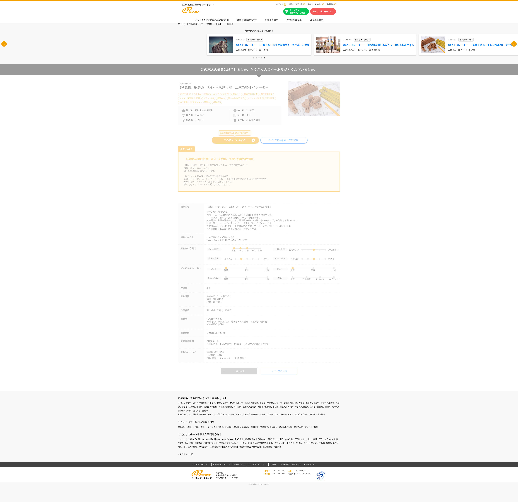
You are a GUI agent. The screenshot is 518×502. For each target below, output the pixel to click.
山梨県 (316, 403)
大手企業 (309, 443)
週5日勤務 (239, 439)
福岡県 (312, 407)
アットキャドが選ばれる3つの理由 (212, 20)
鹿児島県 (196, 411)
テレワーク (183, 439)
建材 (296, 427)
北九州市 (321, 414)
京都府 (207, 407)
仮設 (290, 427)
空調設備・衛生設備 (259, 427)
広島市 (305, 414)
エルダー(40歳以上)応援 (242, 443)
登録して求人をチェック (323, 11)
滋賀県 (199, 407)
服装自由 (290, 443)
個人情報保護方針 (219, 464)
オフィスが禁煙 (190, 447)
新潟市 (238, 414)
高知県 (305, 407)
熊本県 (335, 407)
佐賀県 (320, 407)
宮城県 (203, 403)
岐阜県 (331, 403)
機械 (316, 427)
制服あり (300, 443)
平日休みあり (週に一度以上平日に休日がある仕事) (316, 439)
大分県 (181, 411)
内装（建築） (200, 427)
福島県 (225, 403)
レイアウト (212, 427)
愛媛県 (298, 407)
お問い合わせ (296, 464)
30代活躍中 (215, 447)
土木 (301, 427)
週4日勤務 (249, 439)
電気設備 (245, 427)
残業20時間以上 (210, 443)
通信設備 (273, 427)
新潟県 (286, 403)
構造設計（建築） (232, 427)
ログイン (279, 4)
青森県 (188, 403)
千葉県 (262, 403)
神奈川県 (278, 403)
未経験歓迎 (267, 447)
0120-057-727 (302, 471)
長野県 (324, 403)
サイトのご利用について (201, 464)
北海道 (181, 403)
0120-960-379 (279, 474)
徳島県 (283, 407)
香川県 (290, 407)
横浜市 (203, 414)
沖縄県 (205, 411)
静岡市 (255, 414)
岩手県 (196, 403)
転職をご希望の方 (296, 4)
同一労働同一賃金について (257, 464)
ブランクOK (280, 443)
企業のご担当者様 (315, 4)
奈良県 (229, 407)
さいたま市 (229, 414)
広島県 (268, 407)
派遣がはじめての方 (247, 20)
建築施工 (283, 427)
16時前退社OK (227, 439)
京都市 (283, 414)
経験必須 (257, 447)
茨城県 (233, 403)
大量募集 (277, 447)
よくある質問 (316, 20)
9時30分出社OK (196, 439)
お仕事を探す (271, 20)
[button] (253, 57)
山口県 (275, 407)
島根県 (253, 407)
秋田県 (210, 403)
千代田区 (219, 24)
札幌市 (181, 414)
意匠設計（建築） (185, 427)
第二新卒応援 (224, 443)
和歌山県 (237, 407)
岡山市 (298, 414)
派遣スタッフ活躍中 (229, 447)
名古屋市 (247, 414)
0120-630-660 (279, 471)
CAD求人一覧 (185, 454)
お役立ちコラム (294, 20)
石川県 (301, 403)
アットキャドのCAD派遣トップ (190, 24)
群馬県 (248, 403)
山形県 (218, 403)
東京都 (209, 24)
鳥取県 (246, 407)
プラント (308, 427)
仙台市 (188, 414)
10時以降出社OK (212, 439)
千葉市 (220, 414)
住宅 (221, 427)
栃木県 (240, 403)
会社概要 (273, 464)
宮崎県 (188, 411)
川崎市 (196, 414)
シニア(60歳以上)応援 (263, 443)
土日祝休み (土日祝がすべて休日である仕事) (274, 439)
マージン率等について (237, 464)
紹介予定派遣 (246, 447)
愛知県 (184, 407)
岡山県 (260, 407)
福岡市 (313, 414)
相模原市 (211, 414)
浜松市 (262, 414)
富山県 (294, 403)
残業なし (183, 443)
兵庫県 (221, 407)
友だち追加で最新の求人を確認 (297, 11)
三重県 (192, 407)
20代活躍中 (203, 447)
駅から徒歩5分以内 (323, 443)
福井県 (309, 403)
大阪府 (214, 407)
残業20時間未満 (195, 443)
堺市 (276, 414)
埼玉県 (255, 403)
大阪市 (270, 414)
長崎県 (327, 407)
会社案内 (330, 4)
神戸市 (290, 414)
